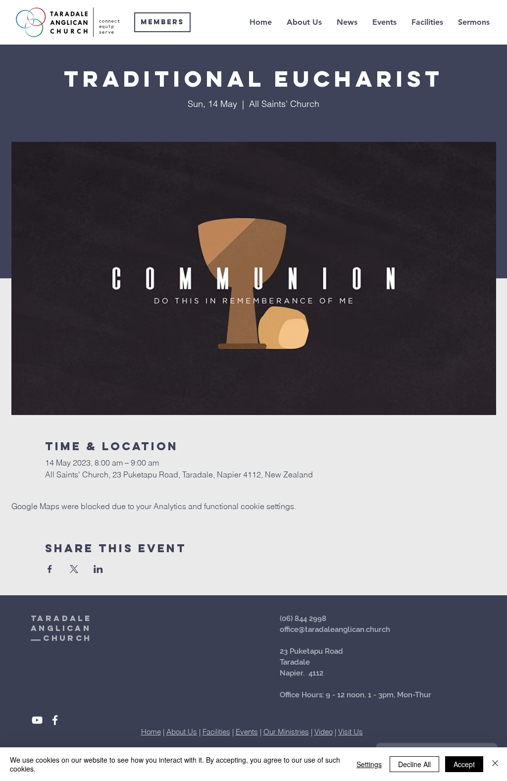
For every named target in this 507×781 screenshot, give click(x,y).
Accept (464, 764)
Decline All (414, 764)
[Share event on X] (74, 569)
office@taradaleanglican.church (335, 629)
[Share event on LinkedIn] (98, 569)
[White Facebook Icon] (55, 720)
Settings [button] (369, 764)
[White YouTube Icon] (37, 720)
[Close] (495, 764)
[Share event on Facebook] (49, 569)
